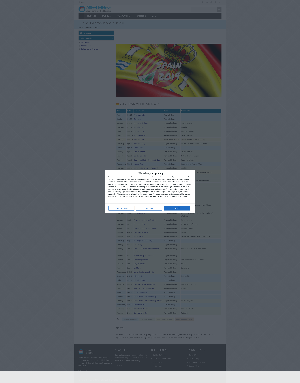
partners (121, 177)
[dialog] (150, 191)
